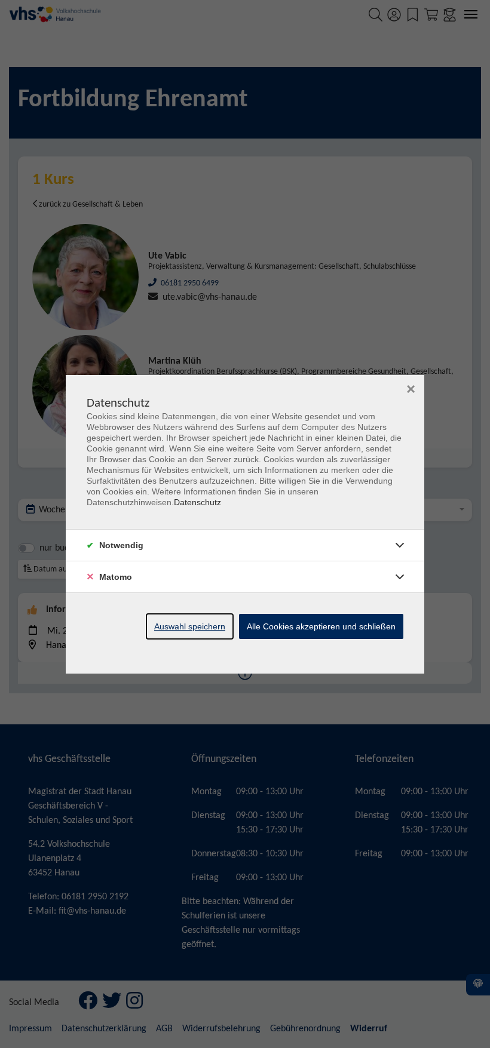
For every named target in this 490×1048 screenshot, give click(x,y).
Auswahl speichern (189, 626)
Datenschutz (197, 502)
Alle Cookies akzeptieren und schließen (321, 626)
